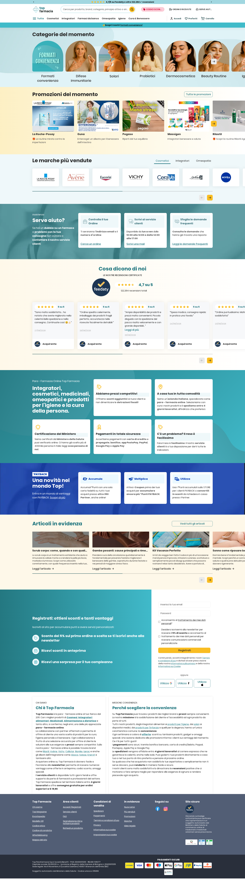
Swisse (82, 754)
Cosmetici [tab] (162, 161)
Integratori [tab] (182, 161)
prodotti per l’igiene (178, 724)
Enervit (91, 754)
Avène (53, 751)
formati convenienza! (131, 25)
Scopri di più (57, 497)
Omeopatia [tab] (203, 161)
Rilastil (46, 751)
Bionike (79, 751)
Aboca (74, 754)
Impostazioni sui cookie (105, 834)
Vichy (61, 751)
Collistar (69, 751)
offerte (146, 734)
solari (196, 724)
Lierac (87, 751)
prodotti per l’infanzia (147, 727)
